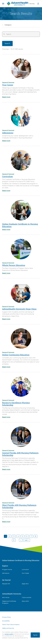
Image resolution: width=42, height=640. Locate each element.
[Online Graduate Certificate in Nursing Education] (20, 3)
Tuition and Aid (26, 597)
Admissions (7, 132)
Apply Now (25, 583)
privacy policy (9, 634)
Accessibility (6, 621)
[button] (3, 3)
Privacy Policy (6, 617)
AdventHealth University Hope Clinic (19, 309)
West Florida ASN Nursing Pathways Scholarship (19, 506)
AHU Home (5, 597)
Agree (35, 635)
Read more (6, 97)
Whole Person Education (13, 265)
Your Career (7, 85)
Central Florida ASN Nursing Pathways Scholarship (20, 454)
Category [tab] (8, 25)
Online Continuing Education (15, 354)
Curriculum (7, 176)
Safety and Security (8, 628)
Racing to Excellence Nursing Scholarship (16, 403)
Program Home (7, 569)
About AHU (25, 601)
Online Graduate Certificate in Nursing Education (20, 225)
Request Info (6, 583)
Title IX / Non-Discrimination (10, 624)
